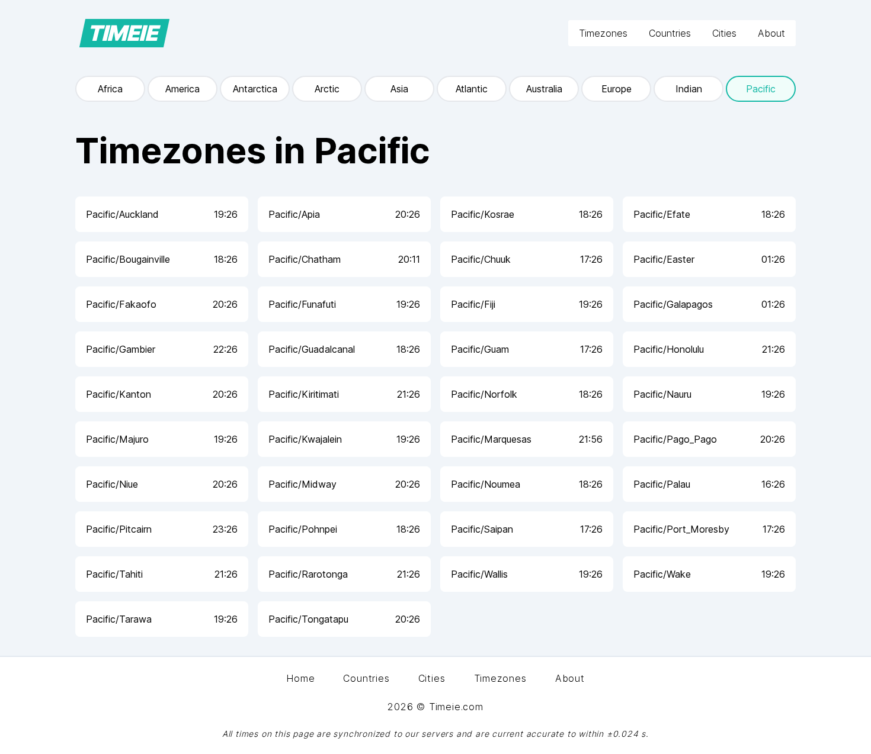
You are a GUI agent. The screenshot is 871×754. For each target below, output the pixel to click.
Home (300, 678)
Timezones (603, 33)
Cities (724, 33)
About (771, 33)
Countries (670, 33)
